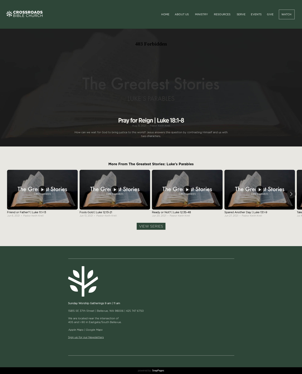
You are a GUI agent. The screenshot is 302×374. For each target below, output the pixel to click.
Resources (222, 14)
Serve (241, 14)
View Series (151, 226)
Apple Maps (75, 329)
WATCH (286, 14)
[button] (291, 193)
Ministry (202, 14)
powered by (151, 370)
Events (256, 14)
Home (165, 14)
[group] (42, 194)
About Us (182, 14)
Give (270, 14)
